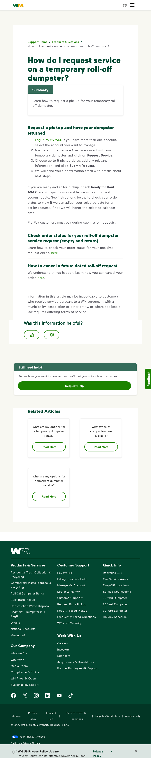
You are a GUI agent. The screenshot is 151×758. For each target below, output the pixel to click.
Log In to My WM (68, 591)
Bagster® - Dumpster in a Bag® (28, 614)
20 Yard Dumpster (115, 604)
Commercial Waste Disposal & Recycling (31, 585)
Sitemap (15, 715)
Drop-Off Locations (116, 585)
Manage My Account (71, 585)
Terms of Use (51, 715)
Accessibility (132, 715)
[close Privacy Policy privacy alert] (136, 751)
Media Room (19, 665)
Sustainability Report (24, 684)
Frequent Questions (65, 41)
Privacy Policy (32, 715)
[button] (132, 5)
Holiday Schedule (115, 616)
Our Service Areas (115, 579)
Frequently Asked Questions (76, 616)
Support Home (38, 41)
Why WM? (17, 659)
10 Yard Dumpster (115, 597)
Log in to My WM (48, 140)
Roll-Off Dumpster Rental (27, 593)
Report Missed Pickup (72, 610)
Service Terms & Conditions (76, 715)
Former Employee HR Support (78, 668)
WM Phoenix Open (23, 678)
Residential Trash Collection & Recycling (31, 574)
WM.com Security (69, 623)
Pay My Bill (64, 572)
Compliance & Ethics (25, 672)
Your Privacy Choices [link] (32, 736)
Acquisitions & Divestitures (75, 662)
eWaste (15, 622)
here (54, 253)
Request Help (74, 386)
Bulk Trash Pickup (23, 599)
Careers (62, 643)
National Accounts (23, 628)
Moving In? (18, 635)
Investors (63, 649)
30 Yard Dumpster (115, 610)
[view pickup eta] (124, 5)
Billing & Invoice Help (72, 579)
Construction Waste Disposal (30, 606)
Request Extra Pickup (71, 604)
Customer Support (69, 597)
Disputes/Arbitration (107, 715)
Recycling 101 (112, 572)
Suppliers (63, 655)
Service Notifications (117, 591)
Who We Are (19, 653)
